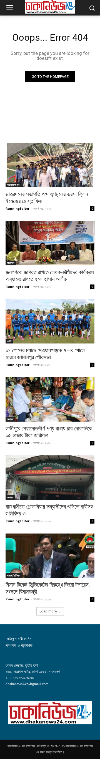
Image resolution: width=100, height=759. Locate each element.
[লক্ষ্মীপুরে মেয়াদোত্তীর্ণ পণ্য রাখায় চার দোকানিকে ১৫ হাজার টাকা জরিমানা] (50, 399)
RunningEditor (17, 208)
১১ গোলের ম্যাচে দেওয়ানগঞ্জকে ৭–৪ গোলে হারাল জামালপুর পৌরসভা (45, 354)
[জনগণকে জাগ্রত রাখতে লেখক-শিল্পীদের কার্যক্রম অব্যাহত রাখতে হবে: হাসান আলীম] (50, 243)
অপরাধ (10, 419)
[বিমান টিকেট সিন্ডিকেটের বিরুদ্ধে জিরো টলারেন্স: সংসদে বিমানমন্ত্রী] (50, 556)
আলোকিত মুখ (13, 185)
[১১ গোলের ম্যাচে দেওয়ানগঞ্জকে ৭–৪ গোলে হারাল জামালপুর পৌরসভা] (50, 321)
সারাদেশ (10, 263)
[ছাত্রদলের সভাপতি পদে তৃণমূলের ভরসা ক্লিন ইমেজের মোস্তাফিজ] (50, 165)
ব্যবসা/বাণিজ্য (13, 575)
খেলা (9, 341)
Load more (48, 611)
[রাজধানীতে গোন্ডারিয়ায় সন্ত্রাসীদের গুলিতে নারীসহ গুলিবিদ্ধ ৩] (50, 477)
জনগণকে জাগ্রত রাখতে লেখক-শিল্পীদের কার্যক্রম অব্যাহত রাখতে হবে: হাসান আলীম (50, 276)
